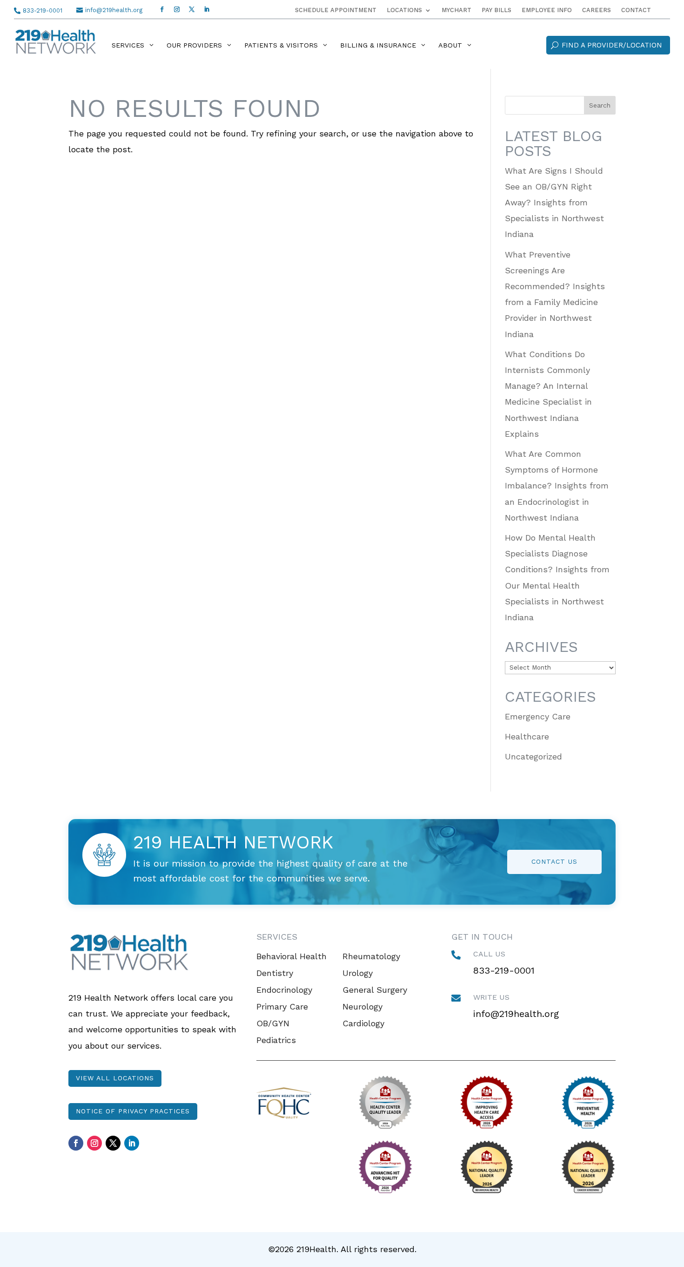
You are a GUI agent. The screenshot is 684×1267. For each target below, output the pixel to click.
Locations (404, 10)
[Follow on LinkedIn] (206, 9)
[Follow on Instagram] (176, 9)
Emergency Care (537, 716)
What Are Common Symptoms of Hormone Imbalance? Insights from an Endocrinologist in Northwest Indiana (557, 485)
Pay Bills (496, 10)
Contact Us (554, 861)
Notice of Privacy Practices (133, 1111)
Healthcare (527, 736)
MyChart (456, 10)
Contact (636, 10)
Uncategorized (533, 756)
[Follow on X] (191, 9)
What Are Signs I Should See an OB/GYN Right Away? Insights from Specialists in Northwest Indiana (554, 202)
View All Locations (115, 1078)
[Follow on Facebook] (162, 9)
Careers (596, 10)
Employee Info (547, 10)
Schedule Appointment (335, 10)
